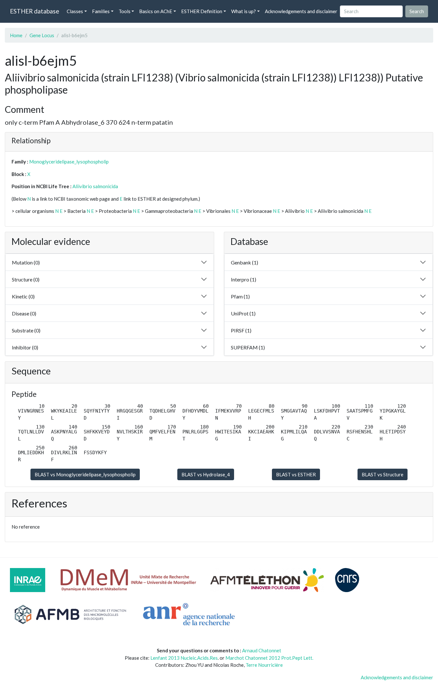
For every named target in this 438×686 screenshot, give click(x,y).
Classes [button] (75, 11)
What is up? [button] (243, 11)
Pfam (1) (240, 296)
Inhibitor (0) (25, 347)
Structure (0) (25, 279)
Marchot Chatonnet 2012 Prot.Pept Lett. (269, 658)
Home (16, 35)
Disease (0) (24, 313)
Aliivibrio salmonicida (95, 186)
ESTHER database (34, 11)
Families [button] (101, 11)
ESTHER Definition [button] (201, 11)
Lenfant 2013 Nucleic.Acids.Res (184, 658)
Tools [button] (125, 11)
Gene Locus (41, 35)
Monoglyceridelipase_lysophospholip (69, 161)
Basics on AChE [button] (155, 11)
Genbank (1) (244, 262)
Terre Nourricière (264, 665)
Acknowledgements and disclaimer (301, 11)
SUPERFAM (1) (248, 347)
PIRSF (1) (241, 330)
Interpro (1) (243, 279)
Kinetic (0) (23, 296)
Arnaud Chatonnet (261, 650)
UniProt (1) (243, 313)
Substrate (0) (26, 330)
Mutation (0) (26, 262)
